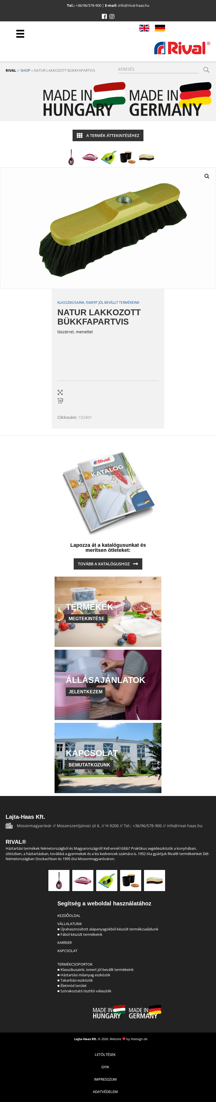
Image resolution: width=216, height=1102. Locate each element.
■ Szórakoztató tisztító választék (84, 990)
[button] (104, 16)
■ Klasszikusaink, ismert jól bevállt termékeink (95, 969)
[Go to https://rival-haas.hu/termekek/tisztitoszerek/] (109, 157)
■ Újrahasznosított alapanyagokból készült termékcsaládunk (107, 929)
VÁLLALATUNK (69, 923)
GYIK (105, 1066)
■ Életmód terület (72, 985)
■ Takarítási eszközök (75, 980)
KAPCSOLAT (67, 950)
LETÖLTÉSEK (105, 1054)
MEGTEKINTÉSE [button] (87, 618)
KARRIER (64, 942)
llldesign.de (139, 1039)
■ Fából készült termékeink (79, 934)
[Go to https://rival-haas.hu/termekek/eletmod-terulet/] (127, 157)
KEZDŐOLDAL (68, 915)
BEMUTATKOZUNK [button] (89, 765)
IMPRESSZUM (105, 1079)
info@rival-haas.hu (133, 5)
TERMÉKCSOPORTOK (75, 964)
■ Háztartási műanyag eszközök (83, 974)
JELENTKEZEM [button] (85, 691)
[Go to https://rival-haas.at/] (160, 28)
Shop (25, 70)
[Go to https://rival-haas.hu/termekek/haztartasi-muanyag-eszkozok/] (90, 157)
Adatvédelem (105, 1091)
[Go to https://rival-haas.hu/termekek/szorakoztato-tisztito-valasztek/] (146, 157)
